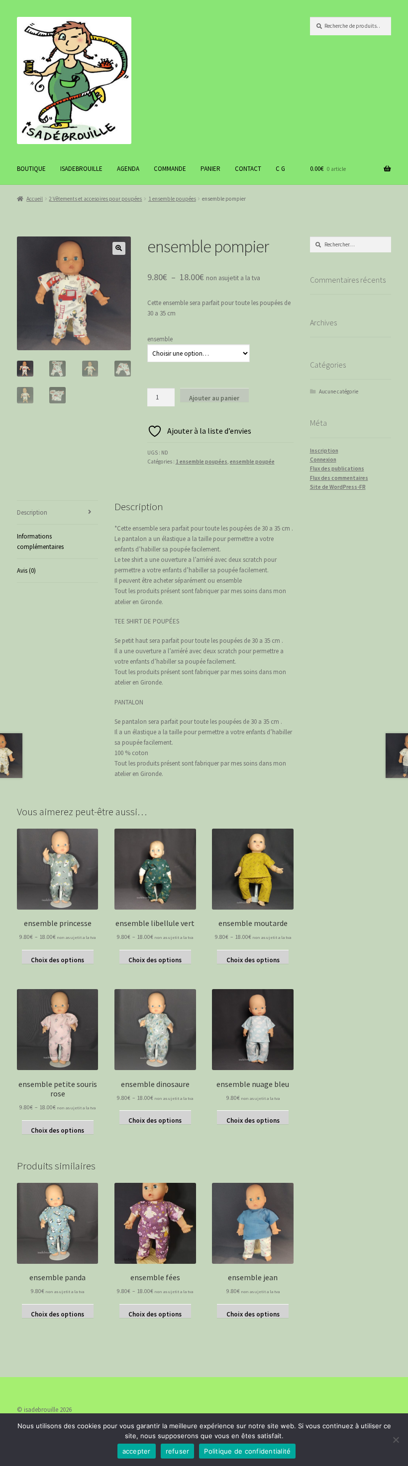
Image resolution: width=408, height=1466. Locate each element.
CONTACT (248, 168)
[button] (118, 248)
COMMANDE (170, 168)
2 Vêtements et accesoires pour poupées (95, 198)
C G (280, 168)
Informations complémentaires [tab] (40, 541)
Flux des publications (337, 468)
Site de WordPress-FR (338, 486)
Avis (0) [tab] (26, 570)
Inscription (324, 450)
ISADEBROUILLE (81, 168)
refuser (178, 1451)
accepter (136, 1451)
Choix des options (57, 960)
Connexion (323, 459)
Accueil (34, 198)
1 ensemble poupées (172, 198)
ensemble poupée (252, 461)
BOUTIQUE (31, 168)
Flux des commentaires (339, 477)
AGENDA (128, 168)
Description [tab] (32, 512)
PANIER (210, 168)
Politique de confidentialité (247, 1451)
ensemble (160, 339)
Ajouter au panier (214, 398)
